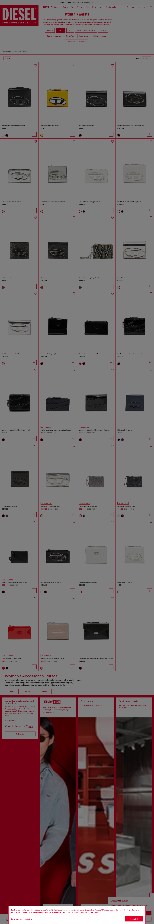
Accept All (134, 919)
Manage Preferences (57, 912)
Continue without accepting (21, 919)
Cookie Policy (93, 912)
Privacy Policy (79, 912)
